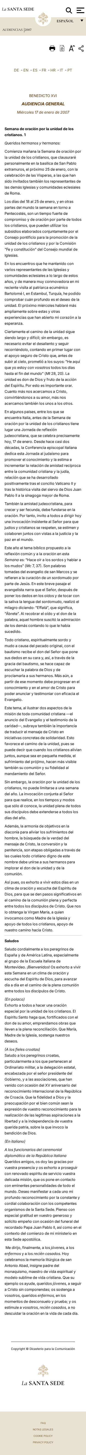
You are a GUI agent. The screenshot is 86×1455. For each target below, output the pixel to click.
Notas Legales (43, 1429)
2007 (28, 30)
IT (61, 70)
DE (16, 70)
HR (52, 70)
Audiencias (12, 30)
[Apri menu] (79, 10)
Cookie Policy (43, 1436)
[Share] (81, 49)
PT (69, 70)
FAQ (43, 1423)
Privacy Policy (43, 1442)
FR (44, 70)
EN (25, 70)
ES (35, 70)
